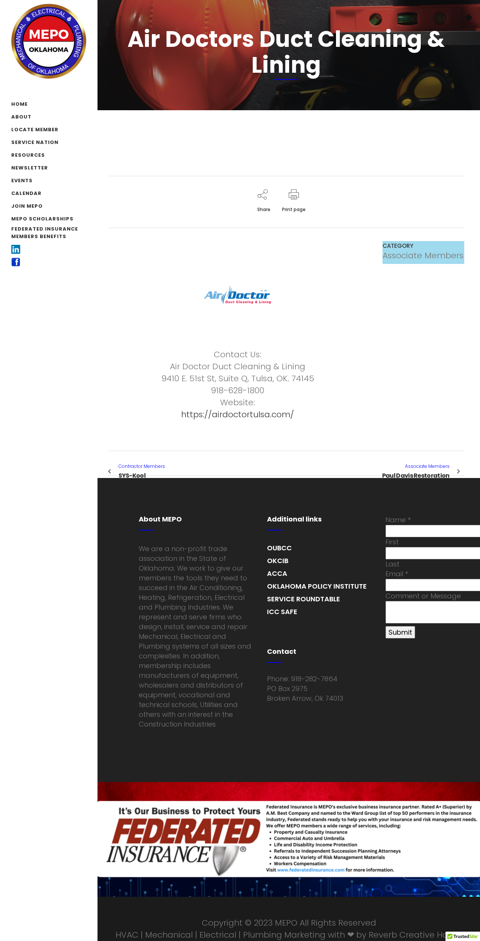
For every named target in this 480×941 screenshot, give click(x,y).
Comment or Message (423, 596)
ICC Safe (282, 611)
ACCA (277, 573)
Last (392, 564)
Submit (400, 632)
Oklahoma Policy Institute (317, 586)
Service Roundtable (303, 599)
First (392, 542)
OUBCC (279, 548)
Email (397, 573)
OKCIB (277, 560)
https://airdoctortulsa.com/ (237, 414)
